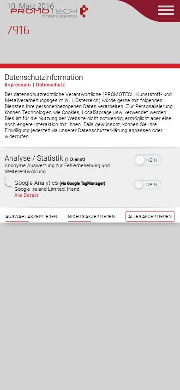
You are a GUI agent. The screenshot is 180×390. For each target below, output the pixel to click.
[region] (90, 177)
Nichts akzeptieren (91, 216)
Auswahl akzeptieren (31, 216)
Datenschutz (50, 85)
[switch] (148, 159)
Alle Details (26, 195)
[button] (139, 160)
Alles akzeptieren (150, 216)
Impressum (18, 85)
